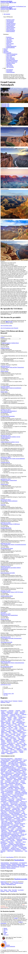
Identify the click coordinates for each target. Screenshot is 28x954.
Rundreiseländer (19, 860)
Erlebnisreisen (6, 945)
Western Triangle (4, 371)
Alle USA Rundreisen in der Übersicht (9, 328)
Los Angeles (21, 890)
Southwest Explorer (5, 348)
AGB (4, 933)
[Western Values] (11, 387)
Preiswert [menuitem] (5, 48)
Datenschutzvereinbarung (9, 946)
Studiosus (3, 884)
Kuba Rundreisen (15, 866)
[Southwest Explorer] (10, 343)
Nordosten (15, 701)
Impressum (5, 934)
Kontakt (5, 932)
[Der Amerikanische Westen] (13, 544)
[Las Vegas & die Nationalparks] (14, 412)
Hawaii (10, 701)
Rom (2, 890)
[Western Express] (9, 480)
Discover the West (5, 619)
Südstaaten (3, 702)
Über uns (5, 929)
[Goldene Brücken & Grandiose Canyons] (14, 438)
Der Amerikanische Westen (7, 548)
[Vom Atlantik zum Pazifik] (11, 638)
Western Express (4, 484)
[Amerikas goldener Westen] (12, 592)
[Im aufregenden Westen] (10, 524)
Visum (4, 942)
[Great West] (9, 500)
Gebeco (12, 883)
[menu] (14, 46)
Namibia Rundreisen (5, 866)
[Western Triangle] (12, 367)
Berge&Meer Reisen (11, 884)
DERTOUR (3, 881)
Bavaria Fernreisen (19, 883)
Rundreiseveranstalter (20, 879)
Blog (4, 941)
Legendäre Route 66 (5, 462)
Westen (8, 702)
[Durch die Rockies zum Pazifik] (14, 569)
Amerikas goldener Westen (7, 596)
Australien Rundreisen (12, 865)
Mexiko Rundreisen (11, 868)
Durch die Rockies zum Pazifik (8, 572)
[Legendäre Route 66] (13, 458)
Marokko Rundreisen (6, 864)
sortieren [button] (2, 337)
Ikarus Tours (15, 881)
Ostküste (20, 701)
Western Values (4, 391)
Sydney (7, 891)
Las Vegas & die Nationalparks (8, 416)
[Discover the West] (9, 615)
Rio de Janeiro (13, 891)
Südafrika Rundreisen (22, 865)
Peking (5, 890)
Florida (6, 701)
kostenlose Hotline (8, 2)
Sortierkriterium (4, 338)
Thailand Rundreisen (16, 864)
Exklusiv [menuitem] (5, 50)
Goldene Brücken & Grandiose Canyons (10, 442)
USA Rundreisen (23, 862)
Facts (4, 947)
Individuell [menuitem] (5, 51)
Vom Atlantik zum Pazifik (6, 642)
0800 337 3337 (9, 321)
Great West (3, 504)
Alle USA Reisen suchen (6, 325)
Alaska (2, 701)
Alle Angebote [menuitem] (6, 14)
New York (14, 890)
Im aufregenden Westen (6, 528)
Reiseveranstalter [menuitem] (7, 52)
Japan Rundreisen (14, 862)
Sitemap (5, 928)
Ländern (16, 918)
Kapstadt (3, 891)
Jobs (4, 931)
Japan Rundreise (10, 857)
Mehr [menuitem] (4, 68)
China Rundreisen (5, 862)
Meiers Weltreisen (5, 883)
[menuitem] (8, 37)
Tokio (9, 890)
